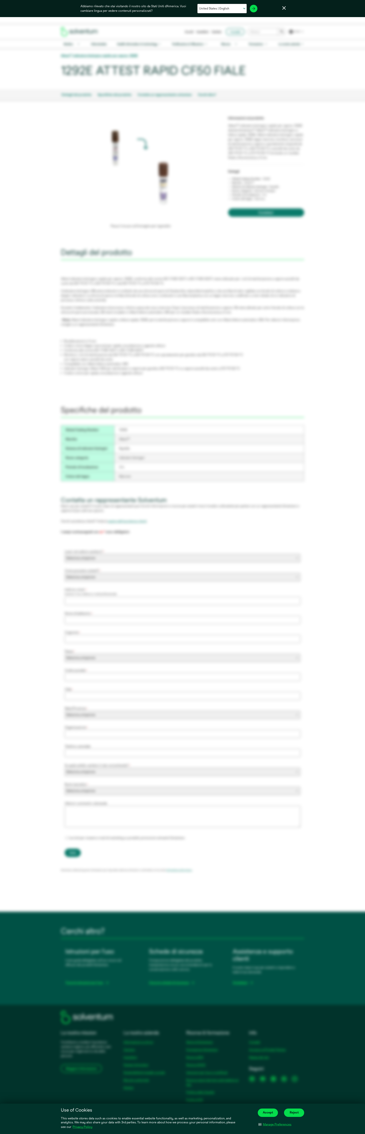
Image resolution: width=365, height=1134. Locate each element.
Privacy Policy (82, 1127)
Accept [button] (268, 1112)
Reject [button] (294, 1112)
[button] (275, 1124)
